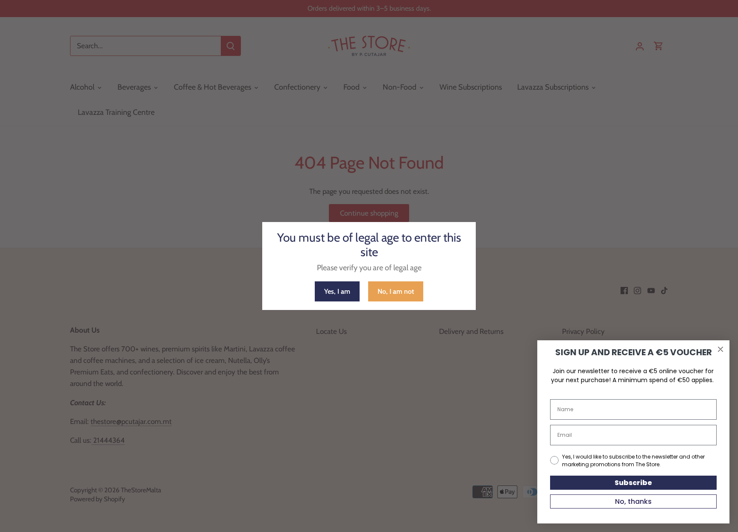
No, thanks (633, 501)
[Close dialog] (720, 349)
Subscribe (633, 483)
